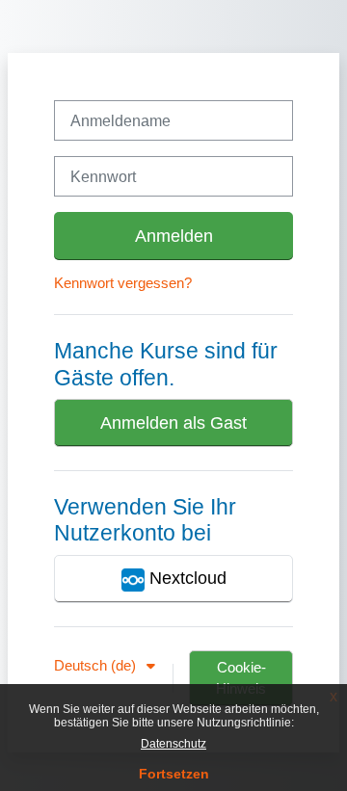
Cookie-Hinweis (241, 678)
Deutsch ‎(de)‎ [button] (97, 665)
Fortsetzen (174, 773)
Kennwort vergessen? (123, 283)
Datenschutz (173, 744)
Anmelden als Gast (173, 423)
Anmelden (174, 236)
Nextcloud (186, 578)
